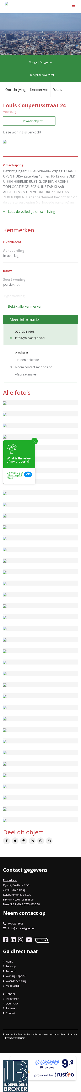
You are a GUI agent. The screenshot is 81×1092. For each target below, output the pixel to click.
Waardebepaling (15, 981)
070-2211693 (25, 331)
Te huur (10, 971)
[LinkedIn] (12, 939)
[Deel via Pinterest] (23, 840)
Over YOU (11, 1003)
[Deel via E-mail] (49, 840)
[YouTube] (28, 939)
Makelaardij (12, 986)
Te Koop (10, 966)
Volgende (46, 62)
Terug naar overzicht (41, 75)
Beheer (10, 994)
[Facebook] (5, 939)
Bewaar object (32, 121)
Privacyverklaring (15, 1037)
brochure (21, 352)
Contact (10, 1013)
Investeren (12, 999)
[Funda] (41, 939)
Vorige (33, 62)
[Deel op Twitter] (15, 840)
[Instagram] (19, 939)
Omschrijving (15, 89)
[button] (8, 141)
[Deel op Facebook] (6, 840)
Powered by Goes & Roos (17, 1034)
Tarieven (11, 1008)
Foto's (57, 89)
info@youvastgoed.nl (30, 338)
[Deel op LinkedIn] (32, 840)
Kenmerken (39, 89)
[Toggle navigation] (73, 7)
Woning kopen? (15, 976)
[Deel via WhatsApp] (40, 840)
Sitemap (72, 1034)
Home (9, 961)
